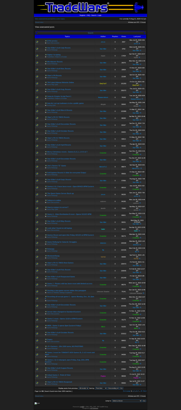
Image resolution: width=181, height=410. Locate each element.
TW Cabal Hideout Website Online (60, 83)
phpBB (82, 406)
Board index (39, 22)
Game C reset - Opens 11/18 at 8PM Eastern (64, 319)
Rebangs (50, 249)
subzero (103, 201)
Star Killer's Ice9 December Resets (61, 124)
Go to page (127, 391)
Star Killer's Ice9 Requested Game (61, 277)
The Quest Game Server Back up (60, 193)
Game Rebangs (52, 50)
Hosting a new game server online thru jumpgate (66, 291)
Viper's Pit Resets (54, 76)
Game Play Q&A (52, 84)
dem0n (103, 208)
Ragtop (103, 376)
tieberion (103, 243)
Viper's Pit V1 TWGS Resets (58, 117)
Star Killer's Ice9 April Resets (59, 145)
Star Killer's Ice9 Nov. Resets (59, 69)
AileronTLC (103, 167)
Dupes (49, 340)
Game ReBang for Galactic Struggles (62, 242)
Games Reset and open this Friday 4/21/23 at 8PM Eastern (70, 235)
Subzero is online (54, 200)
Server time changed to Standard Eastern (64, 312)
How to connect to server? (57, 207)
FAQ (88, 15)
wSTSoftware (94, 408)
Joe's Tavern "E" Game (56, 166)
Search (93, 15)
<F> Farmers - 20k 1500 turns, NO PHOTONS (65, 346)
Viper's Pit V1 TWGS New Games (60, 263)
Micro (103, 326)
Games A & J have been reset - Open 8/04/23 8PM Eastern (70, 187)
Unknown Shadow (103, 291)
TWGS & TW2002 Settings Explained (59, 292)
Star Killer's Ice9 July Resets (59, 48)
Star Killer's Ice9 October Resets (60, 131)
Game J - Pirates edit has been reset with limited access (69, 284)
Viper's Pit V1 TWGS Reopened (59, 382)
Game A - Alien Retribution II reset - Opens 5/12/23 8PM (69, 214)
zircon (103, 42)
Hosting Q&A (51, 105)
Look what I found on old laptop (59, 228)
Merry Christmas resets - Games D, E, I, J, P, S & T (67, 152)
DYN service (52, 41)
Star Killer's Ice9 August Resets (60, 368)
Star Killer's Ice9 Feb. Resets (59, 270)
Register (82, 15)
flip (103, 250)
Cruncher (103, 153)
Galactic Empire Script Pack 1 (59, 96)
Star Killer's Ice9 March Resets (59, 110)
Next (144, 391)
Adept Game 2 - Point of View (58, 375)
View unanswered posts (43, 19)
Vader (103, 229)
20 (141, 391)
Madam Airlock (103, 97)
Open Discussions (53, 43)
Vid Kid (103, 257)
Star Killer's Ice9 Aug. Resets (59, 89)
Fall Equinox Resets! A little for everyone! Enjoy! (66, 173)
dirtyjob (103, 104)
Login (99, 15)
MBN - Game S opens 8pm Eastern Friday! (64, 326)
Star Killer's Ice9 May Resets (59, 221)
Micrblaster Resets (55, 62)
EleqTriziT (103, 83)
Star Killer (103, 49)
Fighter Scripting (54, 55)
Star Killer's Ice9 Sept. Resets (59, 180)
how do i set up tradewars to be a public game (65, 103)
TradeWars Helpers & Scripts (57, 57)
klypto (103, 56)
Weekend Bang (53, 256)
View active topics (59, 19)
